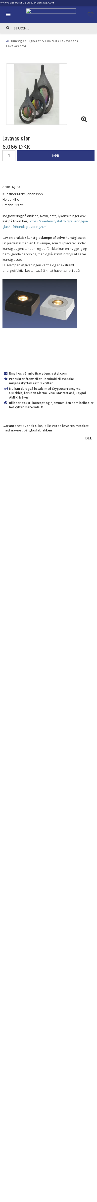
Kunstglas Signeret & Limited (34, 41)
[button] (91, 14)
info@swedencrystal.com (36, 2)
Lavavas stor (16, 46)
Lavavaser (68, 41)
